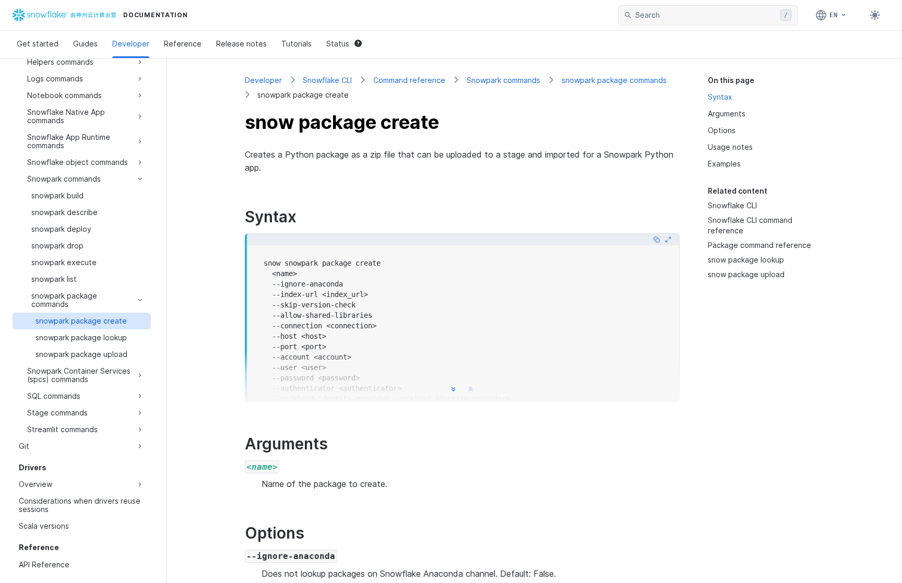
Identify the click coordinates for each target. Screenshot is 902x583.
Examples (724, 163)
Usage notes (730, 146)
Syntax (720, 96)
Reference (182, 43)
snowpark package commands (614, 80)
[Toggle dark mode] (874, 15)
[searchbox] (705, 15)
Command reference (409, 80)
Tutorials (296, 43)
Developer (130, 43)
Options (721, 130)
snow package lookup (746, 259)
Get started (37, 43)
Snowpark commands (503, 80)
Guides (85, 43)
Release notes (241, 43)
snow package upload (746, 274)
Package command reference (759, 245)
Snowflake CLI (327, 80)
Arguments (726, 113)
